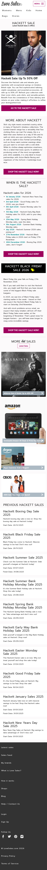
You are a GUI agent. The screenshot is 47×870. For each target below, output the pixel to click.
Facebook (3, 836)
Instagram (22, 836)
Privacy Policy (8, 856)
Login (4, 814)
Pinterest (16, 836)
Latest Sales (23, 346)
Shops (4, 788)
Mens (19, 10)
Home (39, 10)
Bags (5, 16)
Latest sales (7, 747)
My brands (6, 763)
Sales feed (6, 755)
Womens (7, 10)
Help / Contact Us (10, 804)
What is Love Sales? (11, 770)
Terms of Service (10, 863)
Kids (28, 10)
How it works (7, 781)
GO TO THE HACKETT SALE (23, 108)
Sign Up (5, 822)
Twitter (9, 836)
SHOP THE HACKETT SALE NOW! (23, 171)
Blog (3, 796)
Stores (15, 16)
